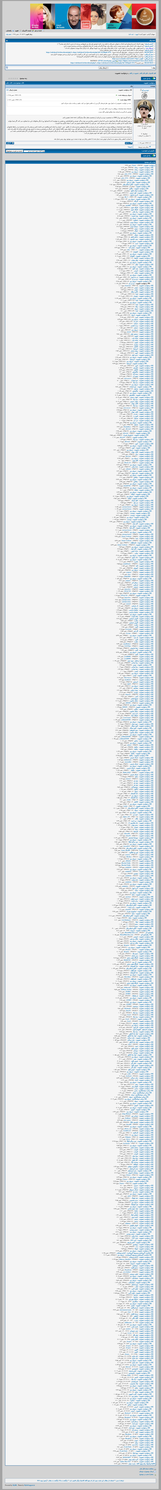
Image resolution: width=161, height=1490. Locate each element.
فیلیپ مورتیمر (134, 1274)
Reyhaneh (128, 1008)
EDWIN (128, 703)
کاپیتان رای (135, 1086)
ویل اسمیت (134, 216)
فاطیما (136, 258)
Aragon (129, 1341)
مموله (136, 791)
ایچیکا (136, 1248)
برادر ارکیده (134, 901)
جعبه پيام (8, 34)
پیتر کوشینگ (134, 1204)
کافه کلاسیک (152, 73)
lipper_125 (126, 816)
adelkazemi (128, 1322)
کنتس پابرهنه (149, 44)
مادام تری (135, 1444)
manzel (128, 604)
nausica (128, 1329)
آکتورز (136, 1350)
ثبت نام (131, 34)
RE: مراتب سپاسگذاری (146, 1090)
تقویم (16, 30)
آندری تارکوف (134, 195)
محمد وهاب (134, 825)
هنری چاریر (134, 1326)
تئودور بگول (134, 1048)
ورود (136, 34)
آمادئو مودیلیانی (121, 1253)
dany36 (128, 835)
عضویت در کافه (134, 73)
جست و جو (38, 30)
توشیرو (136, 873)
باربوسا (130, 147)
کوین (136, 353)
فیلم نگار (135, 1335)
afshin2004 (127, 576)
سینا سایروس (134, 648)
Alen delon (127, 977)
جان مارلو (135, 1356)
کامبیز (136, 1377)
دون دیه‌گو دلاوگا (133, 842)
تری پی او (145, 90)
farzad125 (127, 846)
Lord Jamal (127, 717)
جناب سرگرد (131, 1038)
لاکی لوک (135, 523)
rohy (128, 249)
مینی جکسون (134, 239)
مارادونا (136, 1295)
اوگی (136, 264)
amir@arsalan (126, 599)
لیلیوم (136, 336)
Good (129, 1014)
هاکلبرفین (135, 372)
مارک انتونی (134, 551)
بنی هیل (135, 502)
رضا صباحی (134, 663)
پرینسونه (135, 1006)
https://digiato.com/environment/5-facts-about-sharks (136, 61)
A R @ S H (127, 591)
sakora (129, 745)
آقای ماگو (135, 1318)
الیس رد (135, 416)
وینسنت (132, 513)
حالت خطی (9, 83)
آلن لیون (135, 1027)
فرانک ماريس (134, 757)
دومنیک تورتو (134, 222)
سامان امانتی (134, 1147)
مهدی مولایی (134, 690)
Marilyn (128, 856)
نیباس (136, 553)
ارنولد (136, 309)
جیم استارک (134, 380)
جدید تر (145, 151)
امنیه (136, 1046)
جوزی (136, 1440)
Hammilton (127, 426)
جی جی (135, 420)
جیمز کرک (135, 1423)
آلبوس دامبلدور (133, 618)
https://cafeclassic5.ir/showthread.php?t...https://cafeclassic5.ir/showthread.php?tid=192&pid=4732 (103, 63)
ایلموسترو (135, 1369)
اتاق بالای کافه (144, 73)
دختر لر (136, 414)
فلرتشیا (136, 831)
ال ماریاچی (135, 606)
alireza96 (127, 833)
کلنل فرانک (135, 500)
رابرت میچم (132, 1463)
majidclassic (127, 564)
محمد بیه (135, 1192)
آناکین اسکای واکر (128, 184)
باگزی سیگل (134, 292)
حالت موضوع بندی (18, 83)
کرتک (136, 1337)
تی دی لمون (134, 277)
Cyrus (129, 1333)
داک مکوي (135, 557)
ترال (136, 454)
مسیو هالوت (134, 1267)
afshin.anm (127, 987)
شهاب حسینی (134, 397)
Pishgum (128, 1137)
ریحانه (136, 167)
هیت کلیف (135, 268)
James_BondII (125, 850)
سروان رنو (135, 172)
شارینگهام (133, 542)
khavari (128, 1367)
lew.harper (126, 1143)
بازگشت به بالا (63, 1480)
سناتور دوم (135, 1396)
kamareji (128, 285)
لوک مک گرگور (133, 1034)
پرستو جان (135, 1430)
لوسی (136, 671)
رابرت (136, 1320)
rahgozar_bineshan (125, 1259)
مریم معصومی (133, 1200)
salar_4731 (128, 174)
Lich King (128, 646)
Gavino (128, 633)
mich (129, 1196)
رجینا (136, 829)
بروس (136, 228)
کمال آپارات (134, 616)
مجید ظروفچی (134, 730)
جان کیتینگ (135, 1198)
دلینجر (136, 287)
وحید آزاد (135, 374)
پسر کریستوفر (134, 1168)
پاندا (137, 538)
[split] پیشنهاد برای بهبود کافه (146, 1464)
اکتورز (136, 1352)
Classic (134, 165)
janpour (128, 572)
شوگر (136, 230)
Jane (129, 1312)
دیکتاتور (136, 477)
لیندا (137, 311)
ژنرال (134, 1093)
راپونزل (136, 296)
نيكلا (136, 306)
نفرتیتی (136, 587)
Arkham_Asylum (126, 989)
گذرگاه (136, 201)
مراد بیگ (135, 382)
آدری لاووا (135, 888)
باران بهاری (135, 880)
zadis (129, 1074)
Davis (128, 1139)
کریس (136, 1407)
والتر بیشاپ (134, 260)
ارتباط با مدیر (120, 1480)
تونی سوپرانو (134, 1331)
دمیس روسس (134, 1230)
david (129, 332)
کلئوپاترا (135, 252)
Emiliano (128, 1118)
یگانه (136, 818)
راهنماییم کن (149, 932)
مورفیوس (135, 1265)
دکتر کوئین (135, 1160)
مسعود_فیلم (134, 334)
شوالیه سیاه (134, 715)
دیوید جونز (131, 660)
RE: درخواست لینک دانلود (139, 191)
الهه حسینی (133, 193)
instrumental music (125, 1310)
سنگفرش (135, 1301)
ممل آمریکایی (149, 54)
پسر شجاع (135, 955)
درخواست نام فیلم (147, 1029)
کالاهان (136, 346)
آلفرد (136, 627)
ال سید (136, 637)
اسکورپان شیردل (128, 435)
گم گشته (135, 1133)
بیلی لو (136, 781)
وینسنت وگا (134, 1162)
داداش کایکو (134, 237)
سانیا (136, 890)
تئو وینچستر (134, 1381)
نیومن (134, 665)
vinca (129, 1044)
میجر (136, 1084)
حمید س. (135, 814)
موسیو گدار (134, 787)
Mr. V (126, 197)
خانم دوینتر (135, 473)
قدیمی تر (151, 151)
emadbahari (127, 644)
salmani (128, 469)
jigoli (129, 684)
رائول (136, 776)
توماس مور (134, 1116)
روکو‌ (136, 1442)
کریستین (135, 682)
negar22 (128, 694)
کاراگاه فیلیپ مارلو (132, 958)
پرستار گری (134, 1421)
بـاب (136, 1246)
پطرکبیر (135, 688)
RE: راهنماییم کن (146, 935)
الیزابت (136, 1149)
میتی (135, 1059)
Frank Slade (127, 1447)
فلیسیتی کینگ (134, 1122)
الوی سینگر (134, 726)
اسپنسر (136, 937)
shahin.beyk (127, 759)
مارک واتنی (135, 467)
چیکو (136, 1388)
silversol (128, 429)
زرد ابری (133, 821)
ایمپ (136, 243)
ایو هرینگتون (134, 1307)
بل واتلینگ (135, 996)
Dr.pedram (128, 1270)
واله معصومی (134, 1383)
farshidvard (127, 1130)
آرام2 (136, 1080)
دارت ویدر (135, 713)
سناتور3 (132, 1400)
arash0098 (127, 656)
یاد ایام (136, 1213)
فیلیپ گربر (135, 1288)
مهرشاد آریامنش (133, 838)
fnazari (128, 778)
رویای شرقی (134, 351)
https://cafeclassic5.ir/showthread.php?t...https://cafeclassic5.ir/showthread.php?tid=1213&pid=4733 (78, 52)
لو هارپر (135, 585)
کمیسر (136, 271)
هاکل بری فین (131, 182)
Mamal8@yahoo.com (131, 932)
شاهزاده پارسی (133, 610)
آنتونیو (136, 1105)
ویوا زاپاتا (135, 1453)
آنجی (136, 696)
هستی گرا (132, 247)
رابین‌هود (135, 1023)
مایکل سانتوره (134, 701)
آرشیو (45, 1480)
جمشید (136, 323)
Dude (129, 1375)
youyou (127, 854)
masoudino (128, 762)
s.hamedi (128, 909)
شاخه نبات (135, 338)
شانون (133, 1305)
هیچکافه (135, 1164)
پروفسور (135, 1244)
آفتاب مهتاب (134, 403)
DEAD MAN (149, 52)
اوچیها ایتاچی (134, 698)
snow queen (127, 1120)
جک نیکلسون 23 (133, 823)
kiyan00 (128, 1124)
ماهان (136, 273)
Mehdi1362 (127, 960)
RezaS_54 (128, 462)
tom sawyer (127, 378)
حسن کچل (135, 355)
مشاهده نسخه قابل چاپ (146, 1468)
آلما (137, 566)
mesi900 (128, 205)
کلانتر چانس (134, 1339)
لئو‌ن (136, 1432)
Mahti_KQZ (127, 772)
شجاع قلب (135, 1278)
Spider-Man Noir (125, 1461)
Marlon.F (128, 1413)
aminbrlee (128, 867)
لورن (136, 317)
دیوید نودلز (135, 724)
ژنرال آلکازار (134, 1314)
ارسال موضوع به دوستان (146, 1471)
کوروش (136, 568)
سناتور (136, 741)
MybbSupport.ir (29, 1485)
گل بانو (136, 631)
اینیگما (136, 490)
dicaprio (126, 945)
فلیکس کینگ (134, 1215)
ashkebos (128, 1223)
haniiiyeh (128, 679)
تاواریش (135, 368)
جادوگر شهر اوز (133, 1299)
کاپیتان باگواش (134, 1225)
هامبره (136, 561)
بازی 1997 (135, 1238)
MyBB (15, 1485)
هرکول (136, 389)
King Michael (126, 1114)
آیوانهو (136, 1316)
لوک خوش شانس (133, 1208)
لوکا (137, 922)
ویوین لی (135, 376)
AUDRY (128, 991)
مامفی (136, 1219)
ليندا (137, 294)
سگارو (131, 188)
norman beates (126, 507)
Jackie (129, 800)
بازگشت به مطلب (53, 1480)
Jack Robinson (126, 920)
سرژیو (136, 1185)
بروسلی (135, 1050)
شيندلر (136, 827)
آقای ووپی (135, 460)
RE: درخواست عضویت (146, 167)
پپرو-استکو (135, 1284)
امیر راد (136, 321)
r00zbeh (128, 861)
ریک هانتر (135, 212)
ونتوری (136, 344)
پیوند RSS (40, 1480)
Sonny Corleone (126, 536)
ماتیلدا (136, 1211)
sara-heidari (127, 1272)
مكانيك (136, 747)
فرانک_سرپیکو (134, 1189)
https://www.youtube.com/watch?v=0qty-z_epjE (127, 59)
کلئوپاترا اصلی (137, 1029)
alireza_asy (127, 1128)
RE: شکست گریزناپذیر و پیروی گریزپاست (140, 1253)
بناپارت (136, 620)
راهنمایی (9, 30)
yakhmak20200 (126, 719)
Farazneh (128, 629)
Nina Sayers (127, 677)
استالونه (135, 220)
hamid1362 (127, 485)
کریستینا (135, 349)
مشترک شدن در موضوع (146, 1474)
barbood (128, 1076)
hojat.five (128, 589)
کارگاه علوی (134, 207)
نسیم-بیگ (135, 953)
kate (129, 574)
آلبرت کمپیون (132, 1394)
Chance (128, 1175)
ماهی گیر (133, 1063)
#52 (7, 90)
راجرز (136, 1088)
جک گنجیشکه (134, 966)
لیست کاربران (26, 30)
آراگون (136, 789)
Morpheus (128, 1417)
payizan (128, 897)
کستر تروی (135, 1217)
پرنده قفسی (134, 325)
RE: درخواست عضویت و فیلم (144, 661)
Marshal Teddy (126, 863)
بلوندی (136, 692)
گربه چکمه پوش (133, 1459)
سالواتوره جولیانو (133, 1166)
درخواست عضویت (149, 165)
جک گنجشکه (134, 793)
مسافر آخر (135, 582)
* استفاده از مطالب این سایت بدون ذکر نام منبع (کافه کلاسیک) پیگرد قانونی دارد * (91, 1480)
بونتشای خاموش (133, 1173)
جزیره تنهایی (134, 899)
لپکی (136, 1286)
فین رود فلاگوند (133, 852)
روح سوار (135, 1156)
